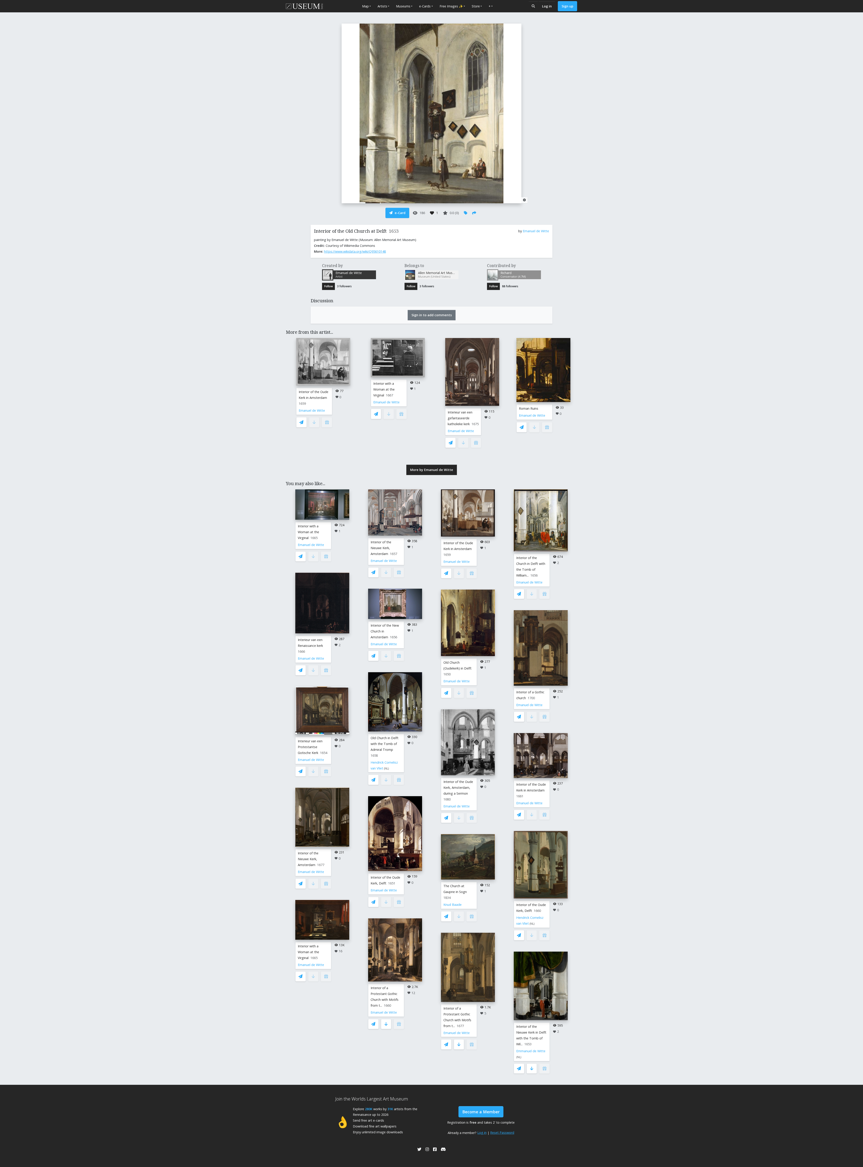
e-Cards (425, 6)
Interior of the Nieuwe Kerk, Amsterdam (308, 859)
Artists (382, 6)
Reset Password (502, 1132)
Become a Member (481, 1111)
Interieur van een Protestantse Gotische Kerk (310, 747)
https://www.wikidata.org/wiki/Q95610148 (355, 251)
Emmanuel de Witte (530, 1051)
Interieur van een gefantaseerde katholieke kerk (460, 418)
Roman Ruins (528, 408)
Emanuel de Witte (536, 231)
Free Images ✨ (451, 6)
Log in (547, 6)
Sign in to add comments (431, 315)
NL (386, 768)
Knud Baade (452, 904)
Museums (403, 6)
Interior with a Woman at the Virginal (384, 389)
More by (431, 470)
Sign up (567, 6)
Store (476, 6)
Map (365, 6)
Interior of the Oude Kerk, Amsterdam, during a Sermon (458, 788)
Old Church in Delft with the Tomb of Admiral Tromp (384, 744)
